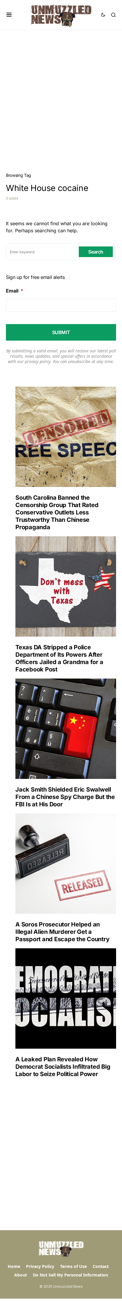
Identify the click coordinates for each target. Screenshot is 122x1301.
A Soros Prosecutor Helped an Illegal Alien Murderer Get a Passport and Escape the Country (62, 932)
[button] (9, 14)
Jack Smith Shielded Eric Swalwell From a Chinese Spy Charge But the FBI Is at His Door (65, 797)
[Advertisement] (61, 93)
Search (95, 252)
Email (14, 291)
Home (14, 1266)
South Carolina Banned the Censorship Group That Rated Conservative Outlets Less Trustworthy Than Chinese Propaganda (56, 512)
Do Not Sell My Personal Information (70, 1275)
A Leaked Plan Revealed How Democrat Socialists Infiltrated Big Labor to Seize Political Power (62, 1067)
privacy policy (37, 361)
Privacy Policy (40, 1266)
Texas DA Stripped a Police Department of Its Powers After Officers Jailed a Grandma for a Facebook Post (59, 658)
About (20, 1275)
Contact (101, 1266)
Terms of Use (73, 1266)
